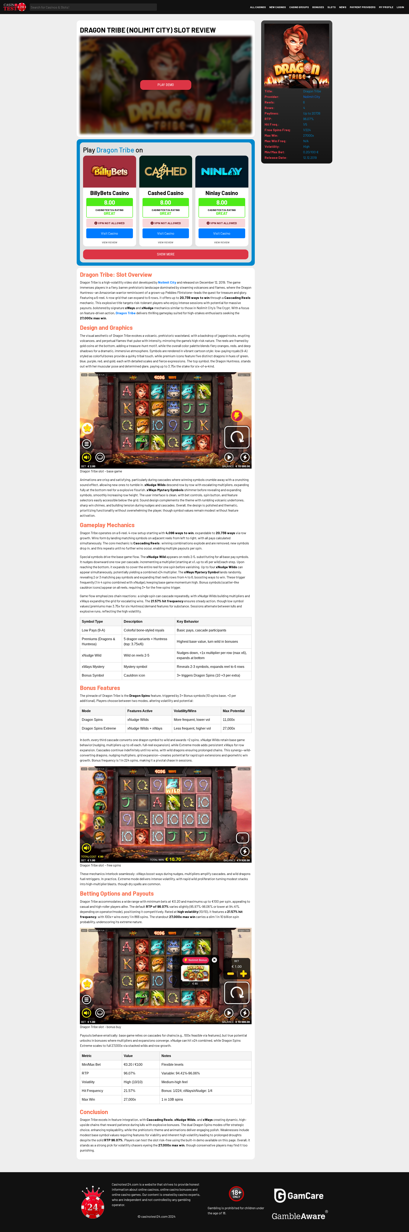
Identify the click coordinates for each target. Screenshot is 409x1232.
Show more (165, 254)
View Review (109, 242)
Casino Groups (299, 7)
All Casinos (258, 7)
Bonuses (318, 7)
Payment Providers (363, 7)
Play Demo (165, 85)
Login (400, 7)
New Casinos (277, 7)
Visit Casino (109, 233)
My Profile (386, 7)
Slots (331, 7)
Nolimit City (311, 97)
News (342, 7)
